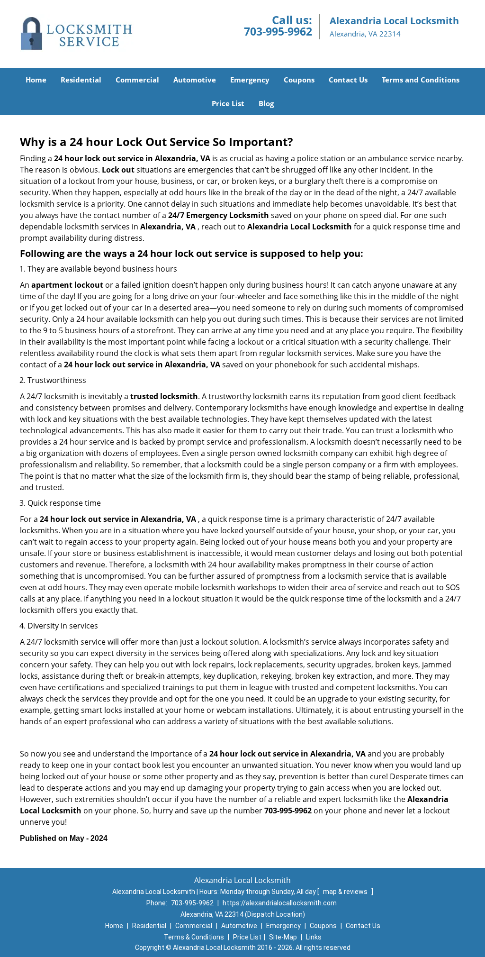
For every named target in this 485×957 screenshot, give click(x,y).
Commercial (137, 79)
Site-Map (283, 937)
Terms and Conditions (420, 79)
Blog (266, 103)
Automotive (194, 79)
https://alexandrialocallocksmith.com (280, 903)
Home (36, 79)
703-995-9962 (278, 31)
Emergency (249, 79)
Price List (228, 103)
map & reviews (346, 891)
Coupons (299, 79)
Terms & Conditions (194, 937)
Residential (81, 79)
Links (314, 937)
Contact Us (348, 79)
